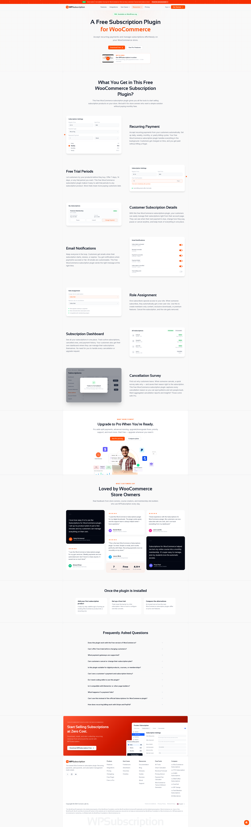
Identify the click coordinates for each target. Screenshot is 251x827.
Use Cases (124, 7)
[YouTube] (75, 774)
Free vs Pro (110, 780)
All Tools (158, 764)
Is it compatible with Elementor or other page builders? (109, 686)
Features (104, 7)
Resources (136, 7)
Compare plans (133, 438)
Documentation (144, 764)
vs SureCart (175, 784)
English (180, 804)
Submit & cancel (101, 397)
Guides (141, 774)
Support (141, 783)
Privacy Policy (162, 804)
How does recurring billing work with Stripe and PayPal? (109, 705)
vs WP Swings (175, 787)
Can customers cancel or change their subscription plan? (110, 661)
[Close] (105, 374)
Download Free (115, 47)
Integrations (114, 7)
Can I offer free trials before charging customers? (107, 649)
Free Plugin (110, 777)
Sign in (167, 7)
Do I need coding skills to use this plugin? (103, 680)
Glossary (142, 771)
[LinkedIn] (71, 774)
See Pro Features (135, 47)
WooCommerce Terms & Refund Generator (160, 785)
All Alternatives (176, 796)
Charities (125, 774)
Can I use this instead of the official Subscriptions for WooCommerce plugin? (117, 698)
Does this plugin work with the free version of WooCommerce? (112, 643)
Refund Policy (171, 804)
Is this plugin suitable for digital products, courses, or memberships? (114, 667)
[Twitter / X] (67, 774)
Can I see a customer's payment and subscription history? (110, 674)
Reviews (142, 777)
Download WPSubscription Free (81, 748)
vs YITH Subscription (178, 770)
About (141, 780)
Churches (126, 771)
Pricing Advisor (160, 774)
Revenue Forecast (161, 771)
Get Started (177, 7)
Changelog (110, 774)
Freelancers (127, 764)
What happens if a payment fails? (101, 692)
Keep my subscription (87, 397)
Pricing (147, 7)
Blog (140, 768)
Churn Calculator (160, 768)
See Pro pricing (117, 438)
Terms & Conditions (150, 804)
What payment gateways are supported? (103, 655)
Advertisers (126, 768)
